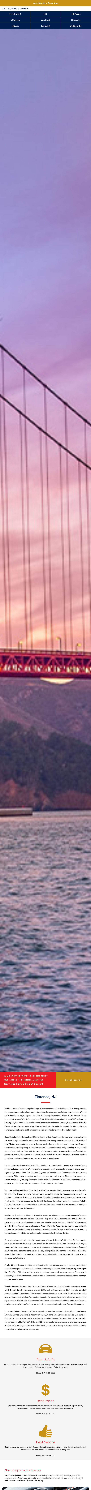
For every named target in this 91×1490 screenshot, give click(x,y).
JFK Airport (75, 14)
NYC (45, 14)
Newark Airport (15, 14)
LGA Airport (15, 20)
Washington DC (75, 26)
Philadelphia (75, 20)
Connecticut (45, 26)
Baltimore (15, 26)
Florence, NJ (24, 9)
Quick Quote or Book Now (45, 3)
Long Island (45, 20)
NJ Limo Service (10, 9)
